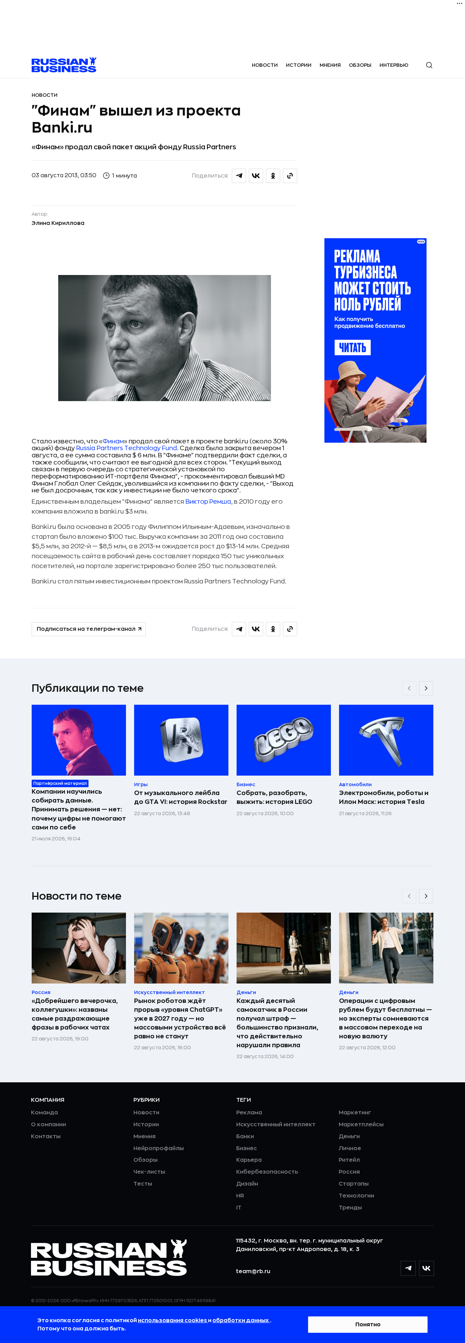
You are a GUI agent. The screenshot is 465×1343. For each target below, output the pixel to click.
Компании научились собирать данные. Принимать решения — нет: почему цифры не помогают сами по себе (79, 809)
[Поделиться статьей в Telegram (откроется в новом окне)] (239, 176)
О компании (48, 1124)
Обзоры (360, 65)
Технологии (356, 1196)
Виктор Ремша (208, 502)
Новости (265, 65)
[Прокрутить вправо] (426, 688)
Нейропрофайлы (158, 1148)
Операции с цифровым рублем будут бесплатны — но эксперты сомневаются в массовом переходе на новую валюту (385, 1018)
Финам (113, 441)
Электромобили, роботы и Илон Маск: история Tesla (384, 797)
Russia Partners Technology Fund (126, 448)
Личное (350, 1148)
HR (240, 1196)
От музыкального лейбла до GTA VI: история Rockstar (180, 797)
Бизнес (246, 1148)
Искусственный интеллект (276, 1124)
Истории (298, 65)
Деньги (349, 1136)
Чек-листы (149, 1172)
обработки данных (241, 1320)
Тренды (350, 1207)
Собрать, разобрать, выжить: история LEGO (274, 797)
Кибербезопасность (267, 1172)
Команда (44, 1112)
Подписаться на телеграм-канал (86, 629)
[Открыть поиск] (429, 65)
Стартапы (354, 1184)
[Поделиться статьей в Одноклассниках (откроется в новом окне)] (273, 176)
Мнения (330, 65)
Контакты (46, 1136)
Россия (349, 1172)
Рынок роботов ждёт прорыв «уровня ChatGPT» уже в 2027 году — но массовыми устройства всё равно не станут (180, 1018)
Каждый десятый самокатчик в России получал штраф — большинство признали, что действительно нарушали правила (277, 1023)
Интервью (394, 65)
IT (238, 1207)
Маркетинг (355, 1112)
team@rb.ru (253, 1271)
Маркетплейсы (361, 1124)
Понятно (368, 1324)
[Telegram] (408, 1268)
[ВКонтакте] (426, 1268)
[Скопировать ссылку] (290, 176)
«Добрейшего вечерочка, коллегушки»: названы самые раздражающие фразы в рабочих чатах (75, 1014)
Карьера (249, 1160)
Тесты (142, 1184)
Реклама (249, 1112)
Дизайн (247, 1184)
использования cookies (173, 1320)
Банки (245, 1136)
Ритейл (349, 1160)
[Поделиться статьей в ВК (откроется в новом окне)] (256, 176)
